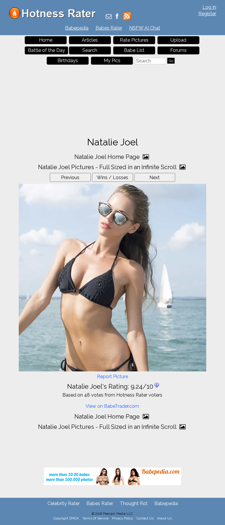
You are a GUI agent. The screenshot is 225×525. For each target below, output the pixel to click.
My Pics (112, 60)
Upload (178, 40)
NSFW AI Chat (144, 28)
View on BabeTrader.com (112, 406)
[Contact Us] (108, 17)
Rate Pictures (134, 40)
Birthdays (67, 60)
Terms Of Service (95, 518)
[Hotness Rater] (54, 17)
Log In (209, 7)
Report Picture (112, 376)
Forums (178, 50)
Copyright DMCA (66, 518)
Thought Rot (134, 503)
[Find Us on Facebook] (117, 17)
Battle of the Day (46, 50)
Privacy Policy (122, 518)
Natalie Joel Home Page (107, 156)
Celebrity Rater (63, 503)
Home (45, 40)
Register (207, 13)
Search (89, 50)
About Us (164, 518)
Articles (90, 40)
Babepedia (76, 28)
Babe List (134, 50)
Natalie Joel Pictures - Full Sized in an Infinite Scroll (108, 167)
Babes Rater (109, 28)
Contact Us (145, 518)
